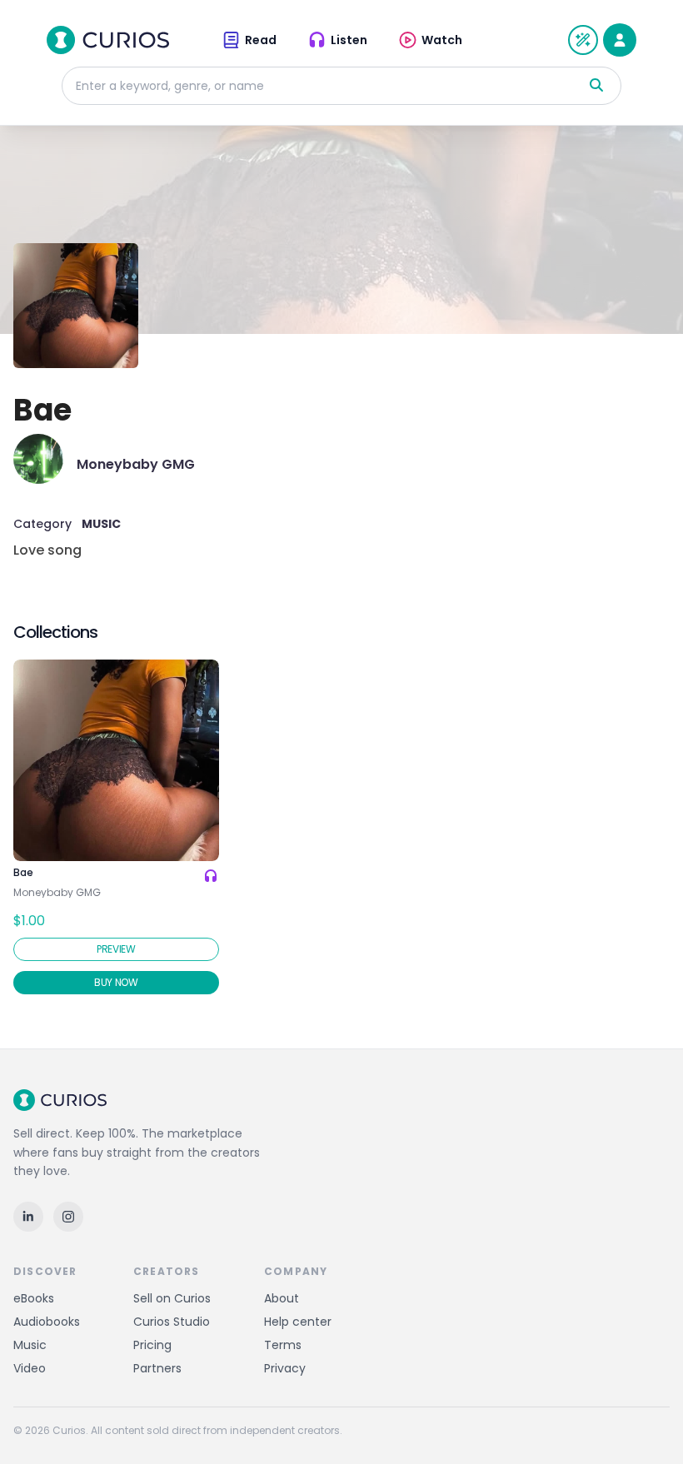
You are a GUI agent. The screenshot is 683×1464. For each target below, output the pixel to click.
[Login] (619, 40)
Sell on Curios (172, 1298)
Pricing (152, 1345)
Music (30, 1345)
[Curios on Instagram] (68, 1217)
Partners (157, 1368)
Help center (298, 1321)
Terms (283, 1345)
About (281, 1298)
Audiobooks (46, 1321)
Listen (349, 40)
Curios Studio (171, 1321)
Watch (441, 40)
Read (261, 40)
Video (29, 1368)
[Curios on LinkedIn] (28, 1217)
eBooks (33, 1298)
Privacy (285, 1368)
